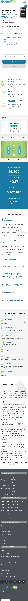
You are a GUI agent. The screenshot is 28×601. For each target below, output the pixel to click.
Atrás (13, 66)
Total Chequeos (14, 188)
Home (2, 33)
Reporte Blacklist (5, 529)
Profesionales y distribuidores (9, 565)
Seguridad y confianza (7, 559)
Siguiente (13, 61)
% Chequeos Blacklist (14, 198)
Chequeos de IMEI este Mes (14, 178)
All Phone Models (8, 33)
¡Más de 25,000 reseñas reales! (9, 576)
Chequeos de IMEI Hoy (14, 168)
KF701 (3, 540)
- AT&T (3, 537)
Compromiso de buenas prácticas (10, 556)
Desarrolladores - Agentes (9, 567)
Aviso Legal (14, 596)
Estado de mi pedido (6, 550)
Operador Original (6, 531)
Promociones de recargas (8, 477)
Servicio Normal (5, 226)
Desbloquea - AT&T (7, 534)
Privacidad (6, 596)
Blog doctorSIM (5, 570)
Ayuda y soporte (5, 553)
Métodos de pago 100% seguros (9, 562)
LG (13, 33)
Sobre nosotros (5, 573)
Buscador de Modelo (6, 526)
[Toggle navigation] (24, 2)
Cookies (20, 596)
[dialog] (5, 600)
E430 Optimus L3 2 (6, 543)
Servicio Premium (20, 233)
